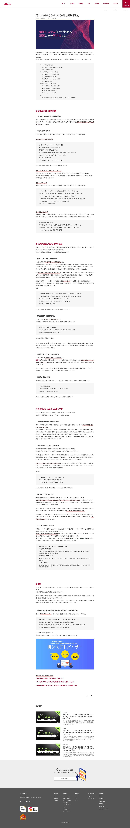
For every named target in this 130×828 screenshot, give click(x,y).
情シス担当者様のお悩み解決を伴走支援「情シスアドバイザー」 (59, 97)
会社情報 (72, 3)
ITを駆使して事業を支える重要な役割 (52, 67)
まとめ (41, 95)
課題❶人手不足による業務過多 (50, 74)
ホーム (63, 3)
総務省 (38, 360)
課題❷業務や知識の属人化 (49, 76)
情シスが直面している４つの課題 (49, 72)
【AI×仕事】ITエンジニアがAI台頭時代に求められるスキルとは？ (55, 682)
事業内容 (81, 3)
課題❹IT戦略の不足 (47, 81)
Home (105, 10)
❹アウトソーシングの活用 (49, 93)
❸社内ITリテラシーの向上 (49, 90)
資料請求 (97, 3)
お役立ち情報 (106, 3)
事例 (89, 3)
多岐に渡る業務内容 (47, 69)
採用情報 (116, 3)
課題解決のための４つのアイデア (49, 83)
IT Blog (114, 10)
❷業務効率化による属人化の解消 (51, 88)
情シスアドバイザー (92, 798)
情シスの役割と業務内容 (46, 65)
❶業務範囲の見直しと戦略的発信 (51, 86)
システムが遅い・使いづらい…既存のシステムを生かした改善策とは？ (56, 685)
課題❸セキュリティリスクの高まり (51, 79)
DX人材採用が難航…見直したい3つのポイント (50, 678)
